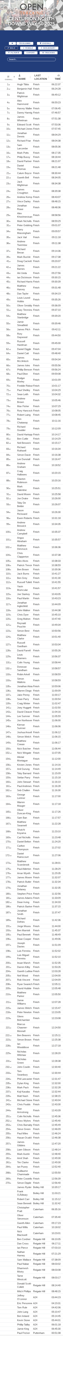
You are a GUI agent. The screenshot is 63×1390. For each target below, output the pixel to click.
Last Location (40, 77)
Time (58, 78)
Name (22, 78)
